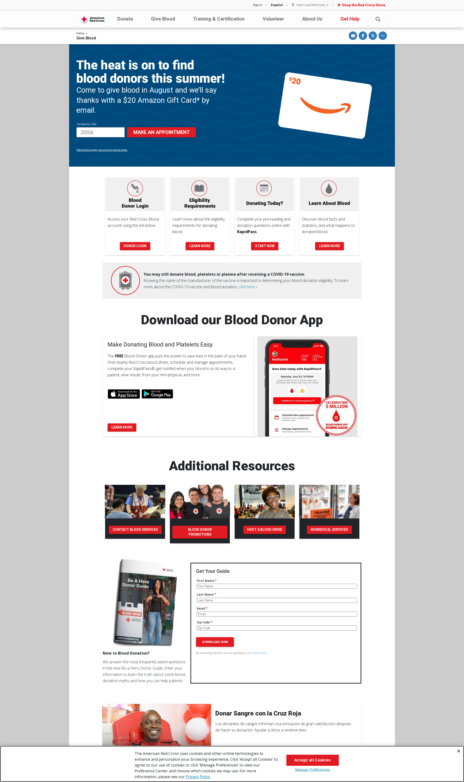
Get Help (350, 19)
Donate (125, 19)
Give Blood (163, 19)
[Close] (458, 751)
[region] (232, 764)
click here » (248, 286)
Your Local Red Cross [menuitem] (311, 5)
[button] (378, 19)
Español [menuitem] (277, 5)
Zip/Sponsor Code (86, 124)
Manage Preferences (312, 769)
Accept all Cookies (312, 760)
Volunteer (273, 19)
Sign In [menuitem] (257, 5)
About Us (312, 19)
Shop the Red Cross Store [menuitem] (363, 5)
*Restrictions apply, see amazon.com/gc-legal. (102, 150)
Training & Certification (219, 19)
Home (80, 33)
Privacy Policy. (198, 776)
